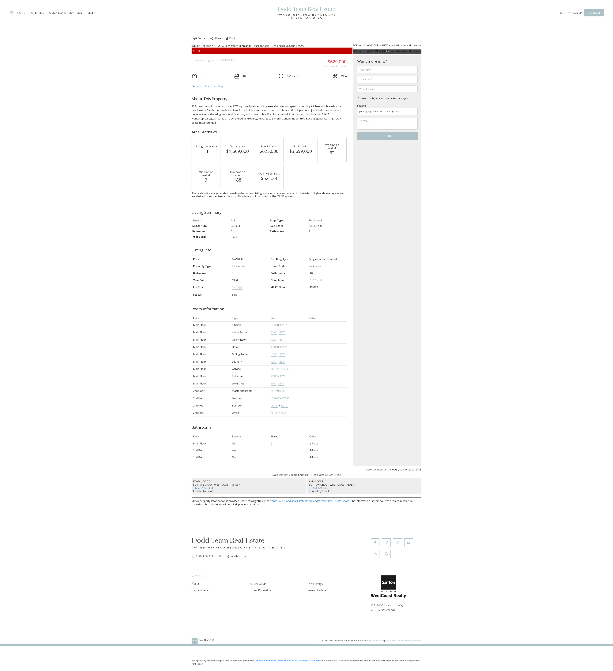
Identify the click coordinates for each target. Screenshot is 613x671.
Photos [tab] (209, 86)
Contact (594, 12)
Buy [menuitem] (79, 12)
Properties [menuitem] (36, 12)
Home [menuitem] (21, 12)
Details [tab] (197, 86)
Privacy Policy (377, 640)
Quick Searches (60, 12)
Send (387, 136)
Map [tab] (221, 86)
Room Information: (208, 308)
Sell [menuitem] (90, 12)
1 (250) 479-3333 (203, 488)
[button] (571, 12)
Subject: (361, 105)
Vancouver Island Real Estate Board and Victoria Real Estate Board (309, 501)
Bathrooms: (202, 427)
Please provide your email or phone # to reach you (383, 98)
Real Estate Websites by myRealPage (403, 640)
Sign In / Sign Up (571, 12)
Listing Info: (202, 250)
